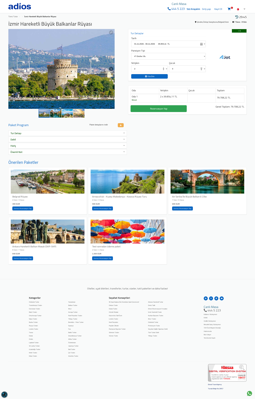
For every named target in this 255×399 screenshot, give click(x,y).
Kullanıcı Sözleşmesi (210, 314)
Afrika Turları (72, 339)
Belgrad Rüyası (20, 196)
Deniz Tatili (151, 305)
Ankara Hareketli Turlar (155, 302)
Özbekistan (72, 342)
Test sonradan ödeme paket (106, 246)
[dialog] (4, 395)
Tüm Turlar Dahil (153, 332)
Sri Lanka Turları (34, 346)
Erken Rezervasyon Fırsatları (157, 309)
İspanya (70, 325)
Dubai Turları (113, 309)
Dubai (31, 336)
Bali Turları (71, 349)
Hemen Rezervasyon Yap (23, 208)
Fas (69, 329)
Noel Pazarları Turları (75, 315)
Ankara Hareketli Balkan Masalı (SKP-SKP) (34, 246)
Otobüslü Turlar (34, 302)
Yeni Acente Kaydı (209, 338)
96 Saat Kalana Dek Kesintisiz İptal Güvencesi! (124, 302)
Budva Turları (33, 322)
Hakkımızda (208, 331)
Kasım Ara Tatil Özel (115, 315)
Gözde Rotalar (113, 312)
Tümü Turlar (13, 17)
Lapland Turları (34, 342)
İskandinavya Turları (75, 336)
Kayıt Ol (218, 9)
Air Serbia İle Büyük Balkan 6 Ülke (189, 196)
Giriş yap (206, 9)
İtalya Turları (33, 319)
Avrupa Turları (73, 312)
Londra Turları (33, 329)
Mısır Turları (152, 319)
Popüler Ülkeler (114, 325)
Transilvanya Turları (35, 305)
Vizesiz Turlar (113, 336)
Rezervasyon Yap (158, 108)
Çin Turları (71, 352)
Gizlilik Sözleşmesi (210, 321)
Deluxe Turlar (113, 305)
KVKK (205, 318)
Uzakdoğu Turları (34, 349)
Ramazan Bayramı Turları (117, 329)
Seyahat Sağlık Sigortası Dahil (157, 329)
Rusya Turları (33, 325)
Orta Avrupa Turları (35, 315)
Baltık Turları (72, 332)
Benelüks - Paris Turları (76, 322)
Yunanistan (71, 302)
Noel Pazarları (113, 322)
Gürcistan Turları (34, 309)
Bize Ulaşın (207, 334)
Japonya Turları (73, 346)
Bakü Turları (33, 312)
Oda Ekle (150, 76)
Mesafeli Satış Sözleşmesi (212, 324)
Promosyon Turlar (154, 325)
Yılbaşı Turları (72, 319)
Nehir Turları (33, 352)
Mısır (70, 309)
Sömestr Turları (114, 332)
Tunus (31, 332)
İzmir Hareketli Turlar (155, 312)
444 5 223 (178, 8)
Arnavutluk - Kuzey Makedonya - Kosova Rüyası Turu (119, 196)
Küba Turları (33, 356)
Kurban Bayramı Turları (155, 315)
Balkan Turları (72, 305)
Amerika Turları (73, 356)
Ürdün (31, 339)
